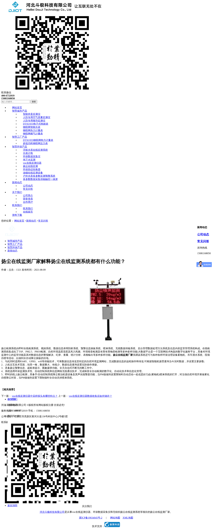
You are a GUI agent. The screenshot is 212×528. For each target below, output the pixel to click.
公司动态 (203, 234)
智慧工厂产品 (14, 244)
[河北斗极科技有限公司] (51, 11)
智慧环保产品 (14, 247)
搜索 (34, 101)
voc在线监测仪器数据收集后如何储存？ (90, 396)
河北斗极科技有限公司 (52, 512)
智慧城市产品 (14, 241)
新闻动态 (31, 220)
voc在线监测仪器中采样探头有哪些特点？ (35, 396)
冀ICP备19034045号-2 (90, 517)
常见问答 (43, 220)
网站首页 (19, 220)
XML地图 (128, 517)
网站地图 (115, 517)
